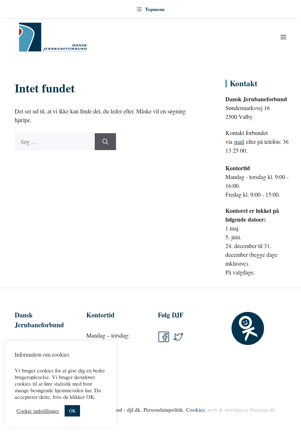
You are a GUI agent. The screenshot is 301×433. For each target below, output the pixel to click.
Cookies (195, 409)
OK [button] (72, 410)
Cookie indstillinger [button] (38, 411)
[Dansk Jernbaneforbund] (53, 37)
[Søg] (105, 141)
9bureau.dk (262, 409)
